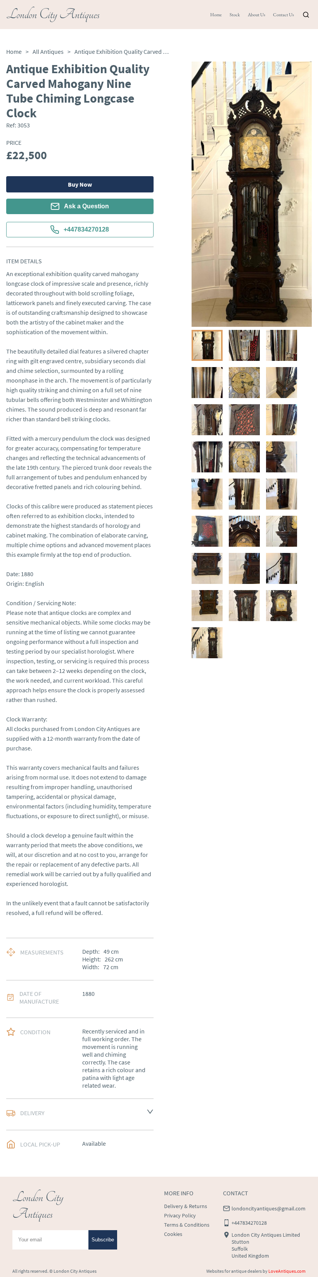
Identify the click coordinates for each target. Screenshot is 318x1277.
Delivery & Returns (185, 1206)
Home (216, 15)
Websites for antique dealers (234, 1271)
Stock (235, 15)
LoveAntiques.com (287, 1271)
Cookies (173, 1234)
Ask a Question (86, 206)
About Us (256, 15)
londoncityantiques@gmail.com (269, 1208)
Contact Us (283, 15)
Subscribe (103, 1240)
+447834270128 (86, 229)
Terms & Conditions (186, 1224)
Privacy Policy (180, 1215)
